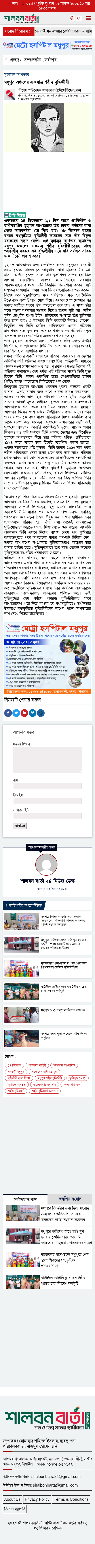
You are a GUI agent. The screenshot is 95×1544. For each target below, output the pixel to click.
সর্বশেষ (50, 60)
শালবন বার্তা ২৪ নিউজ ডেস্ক (47, 881)
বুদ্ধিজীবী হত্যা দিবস (19, 1078)
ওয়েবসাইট (21, 810)
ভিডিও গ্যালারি (14, 1509)
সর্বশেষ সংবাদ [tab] (25, 1200)
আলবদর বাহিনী (37, 1065)
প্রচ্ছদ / (15, 60)
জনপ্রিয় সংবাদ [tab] (70, 1199)
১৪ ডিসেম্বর (14, 1065)
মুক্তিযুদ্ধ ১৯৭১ (78, 1078)
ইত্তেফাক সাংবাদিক (64, 1065)
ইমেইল (18, 795)
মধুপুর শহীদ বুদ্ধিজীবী (50, 1078)
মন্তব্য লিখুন (21, 744)
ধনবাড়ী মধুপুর (16, 1072)
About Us (12, 1499)
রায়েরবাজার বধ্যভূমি (44, 1085)
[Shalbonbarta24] (47, 1417)
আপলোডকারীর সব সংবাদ (52, 889)
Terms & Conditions (71, 1499)
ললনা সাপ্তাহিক (72, 1085)
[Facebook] (8, 713)
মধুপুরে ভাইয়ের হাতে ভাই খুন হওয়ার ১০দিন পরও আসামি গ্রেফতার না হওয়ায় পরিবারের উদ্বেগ (63, 944)
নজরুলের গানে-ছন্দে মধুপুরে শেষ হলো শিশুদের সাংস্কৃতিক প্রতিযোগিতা (64, 965)
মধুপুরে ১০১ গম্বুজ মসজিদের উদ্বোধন (64, 1010)
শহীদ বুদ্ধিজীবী (16, 1091)
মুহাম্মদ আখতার (17, 1085)
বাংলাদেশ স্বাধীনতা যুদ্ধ (44, 1072)
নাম (15, 780)
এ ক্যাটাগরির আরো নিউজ (23, 905)
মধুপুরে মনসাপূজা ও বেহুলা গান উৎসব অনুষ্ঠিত (64, 1035)
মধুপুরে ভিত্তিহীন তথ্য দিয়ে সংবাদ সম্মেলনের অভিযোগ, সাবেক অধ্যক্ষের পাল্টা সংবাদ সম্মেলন (63, 920)
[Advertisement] (47, 182)
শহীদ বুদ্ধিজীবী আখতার (45, 1091)
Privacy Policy (37, 1499)
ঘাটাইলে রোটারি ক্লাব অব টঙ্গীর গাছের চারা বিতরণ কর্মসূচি (63, 989)
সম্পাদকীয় (32, 60)
